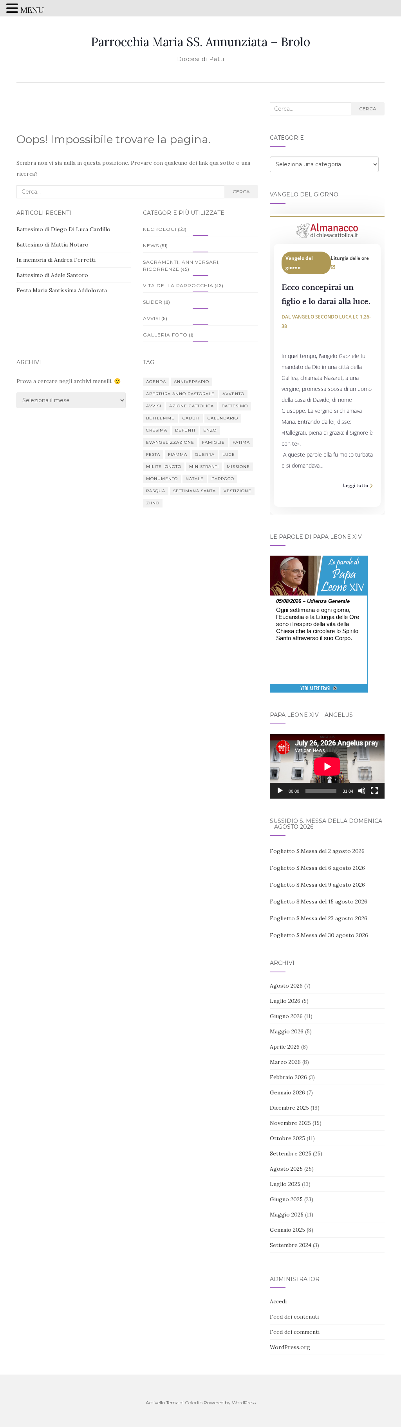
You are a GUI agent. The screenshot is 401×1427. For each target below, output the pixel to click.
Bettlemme (160, 418)
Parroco (222, 478)
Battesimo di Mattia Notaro (52, 244)
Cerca (241, 191)
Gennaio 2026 (287, 1092)
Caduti (191, 418)
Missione (238, 466)
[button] (13, 9)
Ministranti (204, 466)
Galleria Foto (165, 335)
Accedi (278, 1301)
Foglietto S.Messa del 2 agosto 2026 (317, 851)
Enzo (210, 430)
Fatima (241, 442)
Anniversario (191, 381)
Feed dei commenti (295, 1331)
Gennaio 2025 (287, 1229)
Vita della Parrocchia (178, 285)
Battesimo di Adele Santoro (52, 275)
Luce (228, 454)
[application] (327, 766)
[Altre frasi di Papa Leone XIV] (318, 692)
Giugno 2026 (286, 1016)
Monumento (162, 478)
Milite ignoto (163, 466)
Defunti (185, 430)
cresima (156, 430)
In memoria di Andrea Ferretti (56, 259)
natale (195, 478)
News (151, 245)
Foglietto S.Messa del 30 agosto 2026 (319, 935)
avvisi (153, 405)
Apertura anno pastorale (180, 393)
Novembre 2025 (290, 1122)
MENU (32, 10)
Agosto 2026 (286, 985)
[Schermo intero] (374, 791)
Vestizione (237, 490)
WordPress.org (290, 1347)
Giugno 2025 (286, 1199)
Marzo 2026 (285, 1061)
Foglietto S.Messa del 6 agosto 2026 (317, 867)
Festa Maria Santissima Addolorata (61, 290)
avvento (233, 393)
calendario (223, 418)
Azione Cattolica (191, 405)
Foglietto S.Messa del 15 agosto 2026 (318, 901)
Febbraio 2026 (288, 1077)
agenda (156, 381)
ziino (152, 503)
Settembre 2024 (290, 1245)
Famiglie (213, 442)
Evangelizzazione (170, 442)
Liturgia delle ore (350, 258)
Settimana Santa (194, 490)
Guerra (205, 454)
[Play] (280, 791)
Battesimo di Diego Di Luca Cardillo (63, 229)
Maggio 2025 (286, 1214)
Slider (153, 302)
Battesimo (235, 405)
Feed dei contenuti (294, 1316)
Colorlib (193, 1402)
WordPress (244, 1402)
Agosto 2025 (286, 1168)
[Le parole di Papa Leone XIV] (319, 561)
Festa (153, 454)
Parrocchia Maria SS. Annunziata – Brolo (200, 42)
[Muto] (362, 791)
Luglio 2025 (285, 1184)
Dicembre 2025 (289, 1107)
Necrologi (160, 229)
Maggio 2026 (286, 1031)
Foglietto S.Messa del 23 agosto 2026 (318, 918)
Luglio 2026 (285, 1000)
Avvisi (151, 318)
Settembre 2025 (290, 1153)
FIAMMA (177, 454)
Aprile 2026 (285, 1046)
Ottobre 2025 (287, 1138)
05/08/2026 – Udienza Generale (313, 601)
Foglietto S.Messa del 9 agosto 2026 (317, 884)
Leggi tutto (355, 485)
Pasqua (155, 490)
